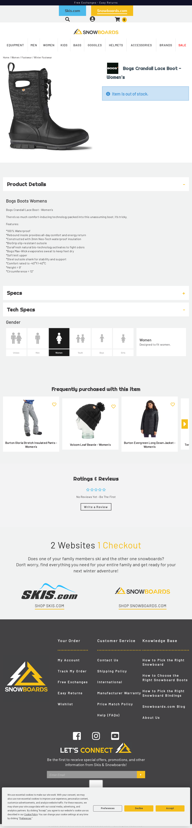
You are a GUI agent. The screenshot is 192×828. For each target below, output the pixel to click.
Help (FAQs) (108, 715)
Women (49, 45)
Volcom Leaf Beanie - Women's (90, 444)
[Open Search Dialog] (67, 19)
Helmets (116, 45)
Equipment (15, 45)
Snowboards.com (112, 10)
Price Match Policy (115, 704)
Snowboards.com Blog (163, 706)
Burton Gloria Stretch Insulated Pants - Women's (31, 445)
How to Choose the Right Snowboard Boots (165, 677)
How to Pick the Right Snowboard (163, 662)
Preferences (108, 808)
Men (34, 45)
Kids (64, 45)
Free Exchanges (73, 682)
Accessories (141, 45)
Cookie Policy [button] (31, 814)
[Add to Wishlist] (54, 402)
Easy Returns (70, 693)
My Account (69, 660)
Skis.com (72, 10)
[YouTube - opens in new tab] (115, 735)
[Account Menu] (92, 19)
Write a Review (96, 507)
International (109, 682)
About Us (151, 717)
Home (6, 57)
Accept (170, 808)
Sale (182, 45)
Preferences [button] (25, 818)
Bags (77, 45)
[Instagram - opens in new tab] (96, 735)
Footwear (27, 57)
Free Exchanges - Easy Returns (96, 2)
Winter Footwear (43, 57)
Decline (139, 808)
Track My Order (72, 671)
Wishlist (65, 704)
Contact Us (107, 660)
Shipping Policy (112, 671)
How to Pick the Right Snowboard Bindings (163, 693)
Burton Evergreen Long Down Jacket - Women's (150, 445)
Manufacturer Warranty (119, 693)
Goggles (95, 45)
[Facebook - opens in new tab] (77, 735)
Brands (166, 45)
